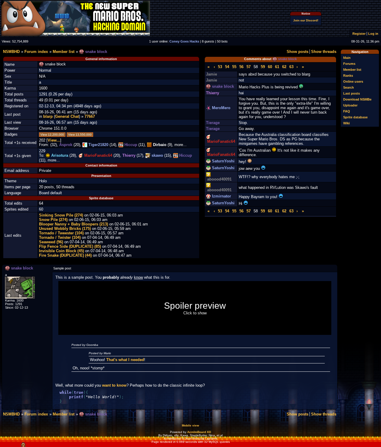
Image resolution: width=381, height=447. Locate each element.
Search (348, 87)
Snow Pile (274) (53, 219)
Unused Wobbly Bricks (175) (65, 228)
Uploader (350, 105)
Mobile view (190, 425)
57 (248, 67)
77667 (90, 116)
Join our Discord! (305, 20)
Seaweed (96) (51, 242)
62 (284, 67)
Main (347, 57)
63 (291, 67)
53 (220, 67)
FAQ (346, 111)
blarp (48, 116)
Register (359, 33)
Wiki (346, 123)
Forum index (36, 51)
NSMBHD (11, 51)
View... (54, 140)
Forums (349, 63)
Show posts (297, 51)
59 (263, 67)
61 (277, 67)
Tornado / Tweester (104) (61, 233)
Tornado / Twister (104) (60, 237)
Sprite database (355, 117)
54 (227, 67)
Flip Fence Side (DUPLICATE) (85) (70, 246)
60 (270, 67)
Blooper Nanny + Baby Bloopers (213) (73, 224)
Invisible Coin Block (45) (61, 251)
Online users (353, 81)
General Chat (67, 116)
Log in (373, 33)
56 (241, 67)
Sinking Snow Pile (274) (61, 215)
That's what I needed (125, 359)
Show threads (323, 51)
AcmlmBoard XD (199, 432)
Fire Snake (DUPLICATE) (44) (65, 255)
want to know (114, 385)
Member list (352, 69)
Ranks (348, 75)
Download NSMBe (357, 99)
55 (234, 67)
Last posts (351, 93)
